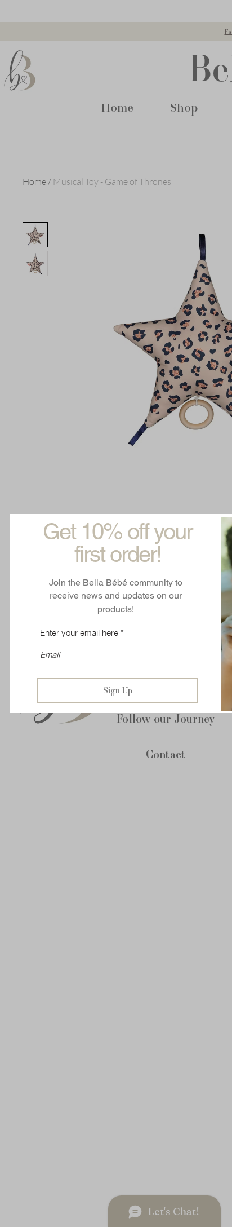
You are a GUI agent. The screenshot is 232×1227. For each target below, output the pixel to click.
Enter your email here (79, 632)
